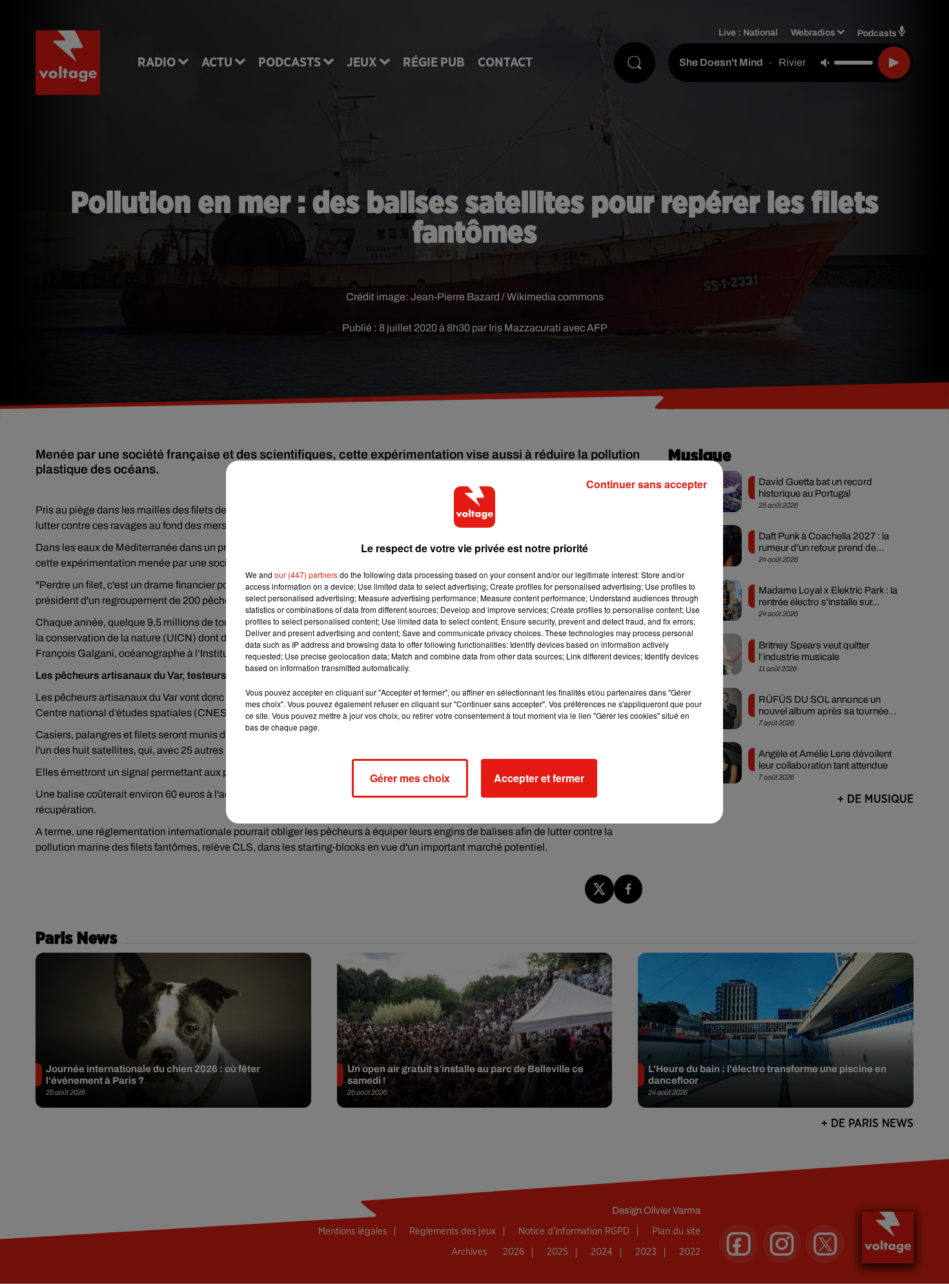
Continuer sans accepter (646, 484)
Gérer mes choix (410, 778)
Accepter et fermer (539, 778)
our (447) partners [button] (306, 574)
